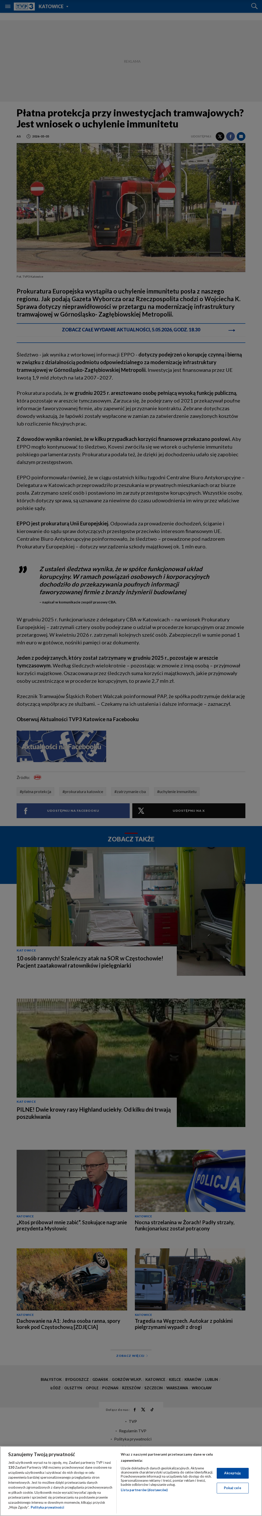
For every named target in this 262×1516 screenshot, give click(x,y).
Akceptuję (232, 1473)
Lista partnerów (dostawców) (144, 1490)
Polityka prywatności (47, 1507)
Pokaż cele (232, 1488)
